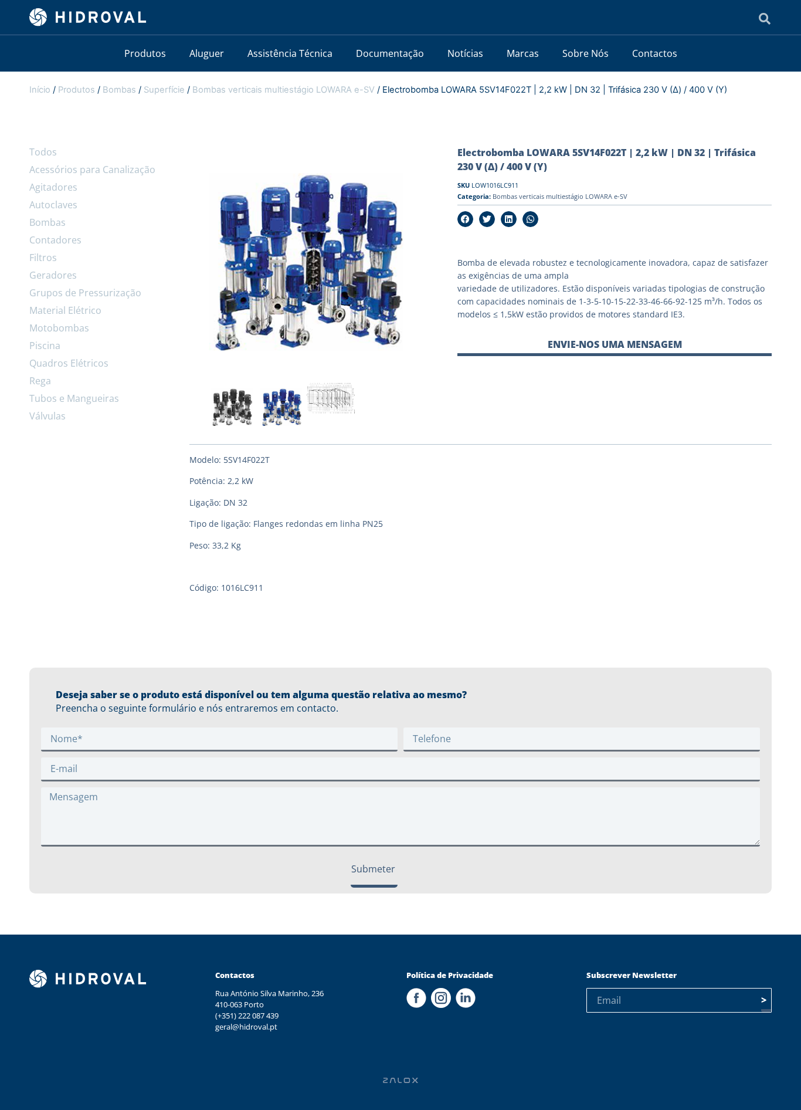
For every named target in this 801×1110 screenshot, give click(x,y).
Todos (43, 151)
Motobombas (59, 328)
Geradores (53, 275)
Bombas (119, 89)
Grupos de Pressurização (85, 292)
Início (39, 89)
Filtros (43, 257)
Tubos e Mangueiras (74, 398)
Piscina (44, 345)
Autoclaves (53, 204)
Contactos (654, 53)
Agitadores (53, 187)
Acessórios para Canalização (92, 169)
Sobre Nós (585, 53)
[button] (465, 219)
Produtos (145, 53)
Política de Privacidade (449, 975)
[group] (231, 409)
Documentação (390, 53)
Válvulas (47, 416)
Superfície (164, 89)
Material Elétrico (65, 310)
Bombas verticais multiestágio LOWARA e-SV (283, 89)
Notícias (465, 53)
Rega (40, 380)
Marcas (523, 53)
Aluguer (206, 53)
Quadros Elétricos (68, 363)
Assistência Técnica (289, 53)
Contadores (55, 239)
